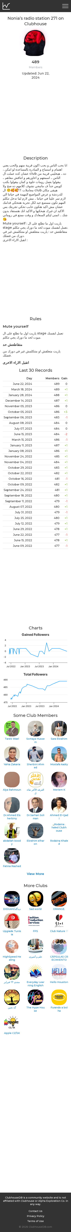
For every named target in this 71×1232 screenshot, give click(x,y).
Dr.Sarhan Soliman (35, 817)
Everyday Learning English (35, 984)
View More (35, 874)
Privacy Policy (35, 1216)
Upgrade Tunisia (12, 933)
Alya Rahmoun (12, 789)
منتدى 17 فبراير (12, 982)
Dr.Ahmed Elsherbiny (12, 817)
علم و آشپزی (35, 956)
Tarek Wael (12, 738)
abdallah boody (12, 842)
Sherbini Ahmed (35, 766)
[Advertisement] (35, 119)
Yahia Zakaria (12, 764)
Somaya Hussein (35, 740)
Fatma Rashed (12, 866)
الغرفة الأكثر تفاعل (35, 791)
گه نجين (12, 1007)
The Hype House (35, 1009)
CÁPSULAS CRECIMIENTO (59, 958)
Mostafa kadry (59, 764)
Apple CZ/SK (12, 1033)
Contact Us (35, 1211)
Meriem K (59, 789)
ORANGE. (59, 909)
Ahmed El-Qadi (59, 817)
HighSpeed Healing (12, 958)
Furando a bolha (59, 1009)
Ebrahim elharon (35, 842)
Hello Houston (59, 982)
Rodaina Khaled (59, 842)
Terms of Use (35, 1221)
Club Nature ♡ (59, 931)
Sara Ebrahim (59, 738)
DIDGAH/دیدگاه (12, 909)
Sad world (35, 909)
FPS (35, 931)
